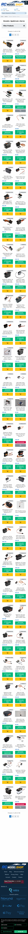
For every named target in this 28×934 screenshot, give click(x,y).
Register (7, 10)
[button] (14, 26)
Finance (20, 877)
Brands (6, 16)
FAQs (21, 874)
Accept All (20, 931)
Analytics (5, 927)
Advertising (18, 924)
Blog (10, 871)
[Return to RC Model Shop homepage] (14, 4)
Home (2, 16)
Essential (5, 924)
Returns (7, 874)
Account (8, 877)
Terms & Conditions (19, 871)
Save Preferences (7, 931)
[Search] (25, 13)
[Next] (18, 35)
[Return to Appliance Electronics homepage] (14, 866)
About (5, 871)
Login (4, 10)
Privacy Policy (14, 874)
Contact (14, 877)
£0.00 (18, 10)
